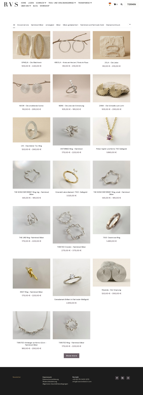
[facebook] (117, 378)
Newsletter (17, 377)
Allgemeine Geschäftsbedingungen (55, 384)
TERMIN (131, 4)
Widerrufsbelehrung (50, 382)
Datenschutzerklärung (51, 379)
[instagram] (128, 378)
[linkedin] (122, 378)
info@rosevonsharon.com (82, 382)
